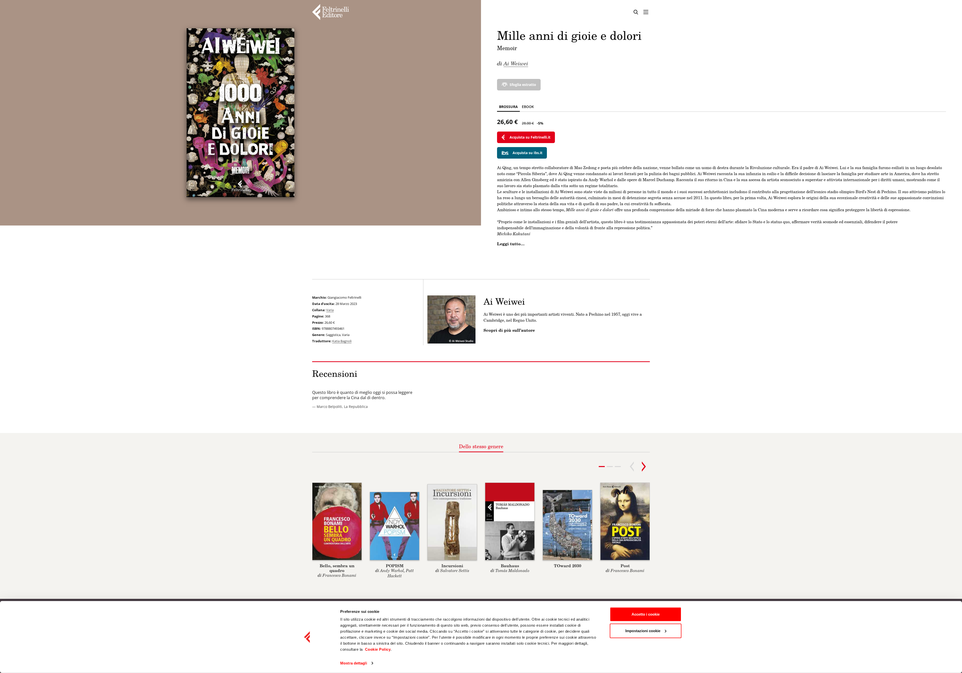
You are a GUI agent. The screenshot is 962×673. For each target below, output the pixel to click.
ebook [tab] (528, 106)
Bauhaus (510, 566)
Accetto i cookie (646, 614)
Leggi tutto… (511, 244)
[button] (610, 466)
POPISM (395, 566)
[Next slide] (644, 466)
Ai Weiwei (516, 63)
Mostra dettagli (353, 663)
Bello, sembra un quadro (337, 568)
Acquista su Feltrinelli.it (530, 137)
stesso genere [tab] (481, 446)
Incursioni (452, 566)
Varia (330, 310)
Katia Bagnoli (341, 341)
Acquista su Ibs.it (527, 152)
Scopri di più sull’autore (509, 330)
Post (625, 566)
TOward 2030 (567, 566)
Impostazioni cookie (642, 630)
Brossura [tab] (508, 106)
